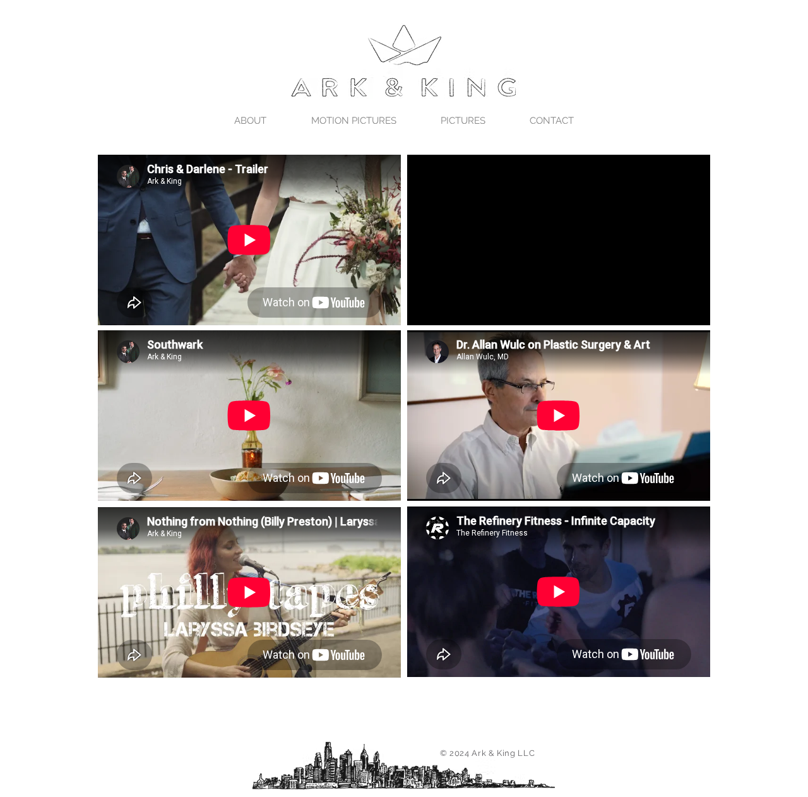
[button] (353, 120)
